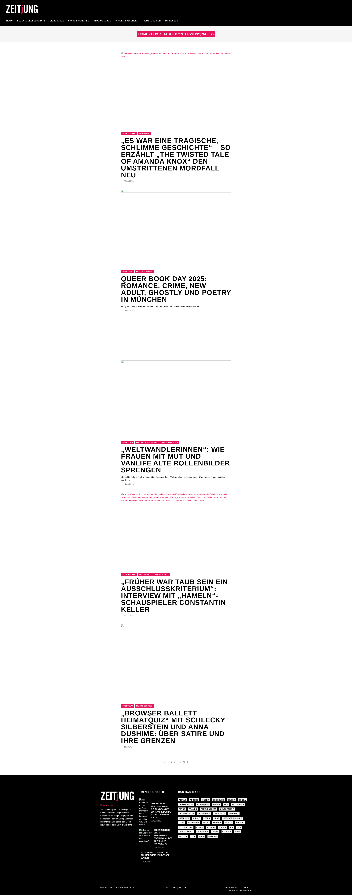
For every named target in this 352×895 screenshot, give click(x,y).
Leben (207, 818)
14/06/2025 (129, 484)
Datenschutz (233, 888)
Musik (206, 823)
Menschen (193, 823)
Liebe (216, 818)
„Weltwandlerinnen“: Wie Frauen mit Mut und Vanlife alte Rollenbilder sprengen (175, 460)
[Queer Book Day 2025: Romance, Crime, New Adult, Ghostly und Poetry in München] (176, 226)
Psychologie (186, 827)
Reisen (200, 827)
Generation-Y (227, 809)
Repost (211, 827)
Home (143, 34)
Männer (217, 823)
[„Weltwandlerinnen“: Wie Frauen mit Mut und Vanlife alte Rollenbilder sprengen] (176, 397)
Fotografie (238, 805)
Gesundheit (204, 814)
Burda (242, 800)
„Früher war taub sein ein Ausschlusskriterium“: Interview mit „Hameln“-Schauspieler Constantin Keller (174, 595)
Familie (216, 805)
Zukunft (212, 836)
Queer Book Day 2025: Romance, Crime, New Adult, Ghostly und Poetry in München (176, 289)
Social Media (186, 832)
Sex (231, 827)
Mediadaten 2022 (125, 888)
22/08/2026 (156, 821)
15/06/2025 (129, 310)
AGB (246, 888)
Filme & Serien (129, 134)
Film (226, 805)
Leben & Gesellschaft (146, 442)
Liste (181, 823)
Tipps (237, 832)
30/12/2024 (129, 615)
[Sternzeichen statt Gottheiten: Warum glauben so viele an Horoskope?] (145, 835)
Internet (234, 814)
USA (193, 836)
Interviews (144, 134)
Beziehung (218, 800)
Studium (226, 832)
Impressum (106, 888)
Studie (215, 832)
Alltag (182, 800)
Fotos (182, 809)
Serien (222, 827)
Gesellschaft (186, 814)
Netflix (229, 823)
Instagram (219, 814)
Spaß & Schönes (144, 272)
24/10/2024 (129, 747)
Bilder (231, 800)
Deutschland (186, 805)
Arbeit (205, 800)
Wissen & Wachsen (169, 442)
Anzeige (194, 800)
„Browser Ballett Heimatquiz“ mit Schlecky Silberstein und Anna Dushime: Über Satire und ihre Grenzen (173, 726)
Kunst (196, 818)
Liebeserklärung (232, 818)
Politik (240, 823)
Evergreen (203, 805)
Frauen (193, 809)
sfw (239, 827)
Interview (184, 818)
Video (202, 836)
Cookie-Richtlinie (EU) (240, 891)
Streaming (202, 832)
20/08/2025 (129, 181)
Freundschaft (208, 809)
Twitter (183, 836)
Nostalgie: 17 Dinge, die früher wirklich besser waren (155, 855)
